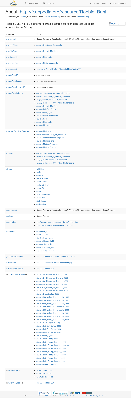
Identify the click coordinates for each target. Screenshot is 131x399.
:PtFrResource (44, 370)
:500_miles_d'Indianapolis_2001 (52, 313)
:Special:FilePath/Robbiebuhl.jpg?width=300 (58, 69)
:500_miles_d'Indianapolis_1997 (52, 300)
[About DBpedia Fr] (13, 3)
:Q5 (40, 188)
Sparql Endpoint (119, 3)
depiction (11, 262)
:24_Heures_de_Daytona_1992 (52, 281)
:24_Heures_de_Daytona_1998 (52, 290)
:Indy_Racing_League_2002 (51, 361)
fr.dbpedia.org (83, 16)
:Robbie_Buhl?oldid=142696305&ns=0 (55, 256)
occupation (12, 63)
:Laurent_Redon (46, 364)
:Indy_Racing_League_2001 (51, 358)
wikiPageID (12, 75)
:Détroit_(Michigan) (47, 51)
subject (10, 153)
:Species (41, 204)
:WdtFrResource (44, 376)
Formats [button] (49, 3)
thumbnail (11, 69)
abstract (11, 39)
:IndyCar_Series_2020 (48, 332)
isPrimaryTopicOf (14, 268)
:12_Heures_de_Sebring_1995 (52, 274)
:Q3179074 (43, 234)
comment (11, 210)
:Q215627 (43, 185)
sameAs (10, 231)
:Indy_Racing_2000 (47, 338)
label (9, 216)
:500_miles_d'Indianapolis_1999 (52, 306)
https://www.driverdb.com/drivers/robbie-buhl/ (54, 225)
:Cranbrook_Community (49, 45)
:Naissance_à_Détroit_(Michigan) (53, 96)
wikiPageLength (14, 81)
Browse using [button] (32, 3)
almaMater (12, 45)
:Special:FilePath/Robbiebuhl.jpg (54, 262)
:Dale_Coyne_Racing (48, 322)
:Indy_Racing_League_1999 (51, 351)
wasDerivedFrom (14, 256)
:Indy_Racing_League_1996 (51, 342)
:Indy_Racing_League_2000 (51, 354)
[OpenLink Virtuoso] (44, 393)
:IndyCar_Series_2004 (48, 329)
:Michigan (43, 125)
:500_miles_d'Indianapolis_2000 (52, 310)
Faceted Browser (99, 3)
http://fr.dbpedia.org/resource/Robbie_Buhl (63, 11)
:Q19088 (42, 181)
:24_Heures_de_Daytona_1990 (52, 278)
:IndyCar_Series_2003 (48, 326)
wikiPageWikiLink (14, 93)
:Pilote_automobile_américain (51, 99)
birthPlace (11, 51)
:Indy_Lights (44, 112)
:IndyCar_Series (46, 109)
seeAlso (11, 222)
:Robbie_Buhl (42, 231)
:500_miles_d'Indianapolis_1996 (52, 297)
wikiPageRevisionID (15, 87)
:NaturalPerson (43, 194)
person (23, 16)
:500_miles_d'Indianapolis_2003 (52, 319)
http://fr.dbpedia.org (52, 16)
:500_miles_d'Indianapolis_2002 (52, 316)
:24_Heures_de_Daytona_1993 (52, 284)
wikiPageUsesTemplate (18, 131)
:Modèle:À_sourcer (47, 144)
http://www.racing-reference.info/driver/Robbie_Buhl (57, 222)
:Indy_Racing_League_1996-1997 (53, 345)
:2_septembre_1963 (47, 294)
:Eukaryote (41, 201)
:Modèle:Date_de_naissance (51, 134)
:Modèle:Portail (45, 140)
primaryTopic (14, 382)
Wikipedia (48, 396)
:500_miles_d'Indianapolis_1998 (52, 303)
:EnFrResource (44, 373)
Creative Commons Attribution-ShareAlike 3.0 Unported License (87, 396)
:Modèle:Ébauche (46, 147)
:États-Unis (44, 57)
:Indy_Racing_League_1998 (51, 348)
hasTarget (13, 370)
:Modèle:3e (44, 131)
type (9, 169)
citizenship (12, 57)
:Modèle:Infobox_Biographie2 (51, 137)
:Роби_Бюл (44, 237)
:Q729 (41, 191)
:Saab (41, 118)
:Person (40, 172)
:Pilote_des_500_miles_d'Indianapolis (55, 102)
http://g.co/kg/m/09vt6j (45, 250)
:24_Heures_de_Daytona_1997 (52, 287)
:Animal (40, 197)
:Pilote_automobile (47, 63)
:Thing (40, 169)
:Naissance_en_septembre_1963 (53, 93)
